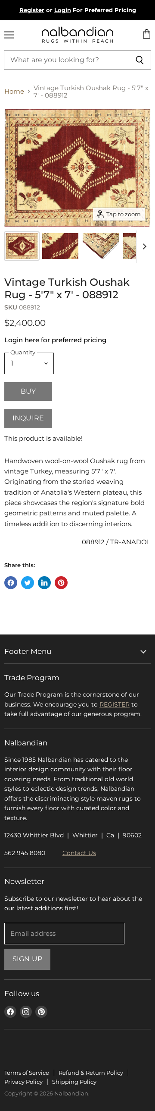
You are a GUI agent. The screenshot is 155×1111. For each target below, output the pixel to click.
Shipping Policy (74, 1081)
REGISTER (114, 704)
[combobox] (66, 60)
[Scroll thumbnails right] (143, 246)
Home (14, 91)
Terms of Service (26, 1072)
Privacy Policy (23, 1081)
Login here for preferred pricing (55, 340)
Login (62, 9)
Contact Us (79, 853)
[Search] (139, 60)
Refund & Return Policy (91, 1072)
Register (31, 9)
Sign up (27, 959)
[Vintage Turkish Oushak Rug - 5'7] (60, 246)
